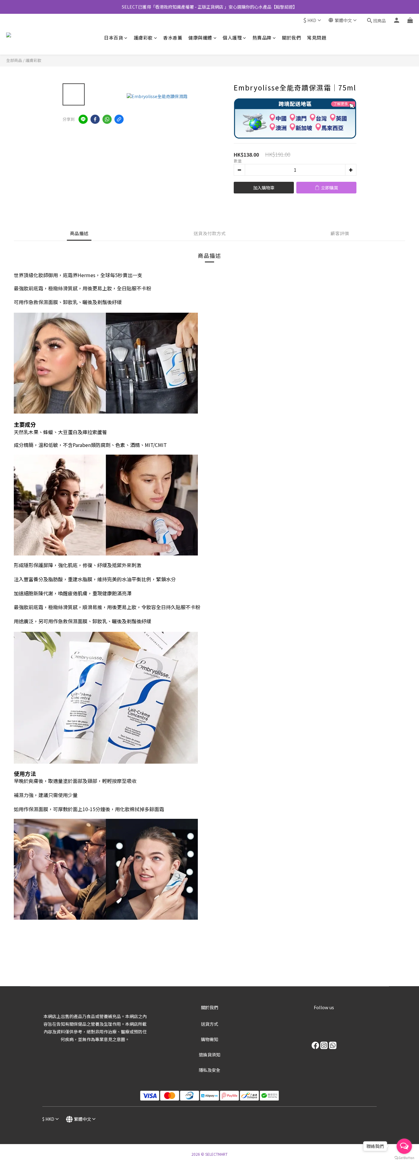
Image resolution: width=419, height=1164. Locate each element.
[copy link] (119, 119)
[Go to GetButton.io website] (404, 1158)
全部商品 (14, 60)
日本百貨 (113, 37)
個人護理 (232, 37)
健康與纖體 (200, 37)
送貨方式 (209, 1024)
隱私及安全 (209, 1070)
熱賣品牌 (261, 37)
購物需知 (209, 1039)
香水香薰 (172, 37)
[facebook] (95, 119)
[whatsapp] (107, 119)
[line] (83, 119)
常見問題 (316, 37)
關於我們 (291, 37)
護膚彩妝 (143, 37)
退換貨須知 (209, 1054)
